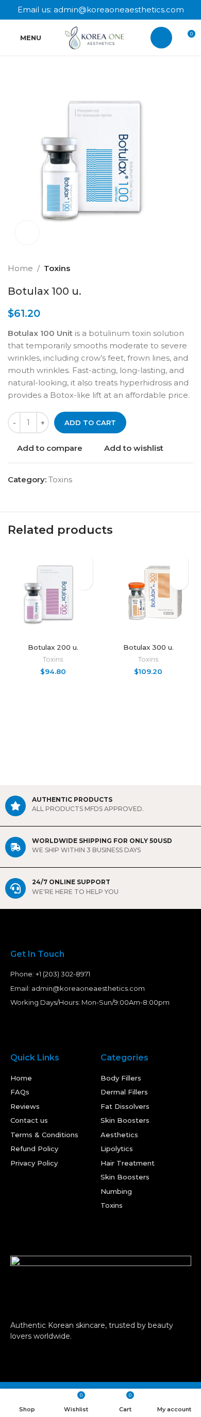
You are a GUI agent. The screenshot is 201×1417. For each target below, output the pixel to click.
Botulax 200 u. (53, 647)
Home (20, 268)
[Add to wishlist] (84, 563)
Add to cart (90, 422)
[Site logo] (97, 37)
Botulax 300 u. (148, 647)
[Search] (161, 37)
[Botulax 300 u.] (148, 594)
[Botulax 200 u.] (53, 594)
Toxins (57, 268)
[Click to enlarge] (27, 232)
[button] (84, 581)
